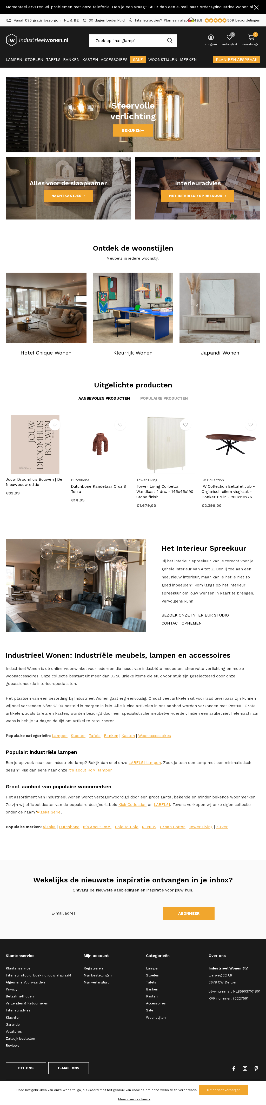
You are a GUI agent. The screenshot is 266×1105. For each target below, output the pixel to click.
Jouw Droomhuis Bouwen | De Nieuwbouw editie (34, 482)
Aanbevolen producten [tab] (104, 398)
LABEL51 (162, 804)
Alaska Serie (49, 812)
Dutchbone (69, 827)
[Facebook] (233, 1068)
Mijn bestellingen (98, 975)
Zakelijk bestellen (20, 1038)
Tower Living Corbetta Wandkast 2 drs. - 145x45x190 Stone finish (164, 492)
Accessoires (114, 59)
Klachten (13, 1017)
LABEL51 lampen (145, 762)
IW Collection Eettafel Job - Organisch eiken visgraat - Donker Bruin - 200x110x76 (228, 492)
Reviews (12, 1045)
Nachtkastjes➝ (68, 196)
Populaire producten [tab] (164, 398)
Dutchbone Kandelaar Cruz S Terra (98, 489)
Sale (138, 59)
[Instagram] (245, 1068)
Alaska (49, 827)
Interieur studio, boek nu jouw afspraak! (38, 975)
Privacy (11, 989)
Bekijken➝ (133, 130)
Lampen (14, 59)
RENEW (149, 827)
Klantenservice (18, 968)
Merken (188, 59)
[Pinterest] (256, 1068)
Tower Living (201, 827)
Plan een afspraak (236, 59)
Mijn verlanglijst (96, 982)
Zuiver (222, 827)
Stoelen (34, 59)
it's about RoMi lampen (90, 770)
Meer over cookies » (134, 1099)
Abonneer (189, 913)
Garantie (13, 1024)
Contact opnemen (182, 623)
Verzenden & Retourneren (27, 1003)
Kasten (90, 59)
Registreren (93, 968)
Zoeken (170, 40)
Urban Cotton (172, 827)
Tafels (53, 59)
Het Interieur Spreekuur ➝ (198, 196)
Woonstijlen (162, 59)
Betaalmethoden (20, 996)
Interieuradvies (18, 1010)
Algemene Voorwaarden (25, 982)
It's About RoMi (97, 827)
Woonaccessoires (154, 735)
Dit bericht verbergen (224, 1090)
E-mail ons (68, 1068)
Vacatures (14, 1031)
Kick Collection (132, 804)
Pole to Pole (126, 827)
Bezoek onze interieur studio (195, 615)
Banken (71, 59)
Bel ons (26, 1068)
